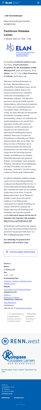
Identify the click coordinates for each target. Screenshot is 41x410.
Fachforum (7, 281)
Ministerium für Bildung (12, 297)
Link (26, 242)
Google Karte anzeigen (24, 308)
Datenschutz (19, 398)
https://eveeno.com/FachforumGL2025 (18, 221)
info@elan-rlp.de (7, 393)
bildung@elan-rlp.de (17, 234)
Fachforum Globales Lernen (22, 281)
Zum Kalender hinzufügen (22, 252)
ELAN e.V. (7, 295)
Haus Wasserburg (10, 302)
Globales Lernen (9, 283)
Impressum (6, 398)
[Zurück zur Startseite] (11, 2)
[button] (38, 2)
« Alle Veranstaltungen (13, 15)
